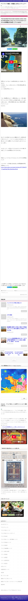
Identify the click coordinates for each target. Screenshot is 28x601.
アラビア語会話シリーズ (6, 542)
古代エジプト (3, 566)
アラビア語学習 (4, 545)
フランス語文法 (4, 563)
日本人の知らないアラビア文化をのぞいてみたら (11, 590)
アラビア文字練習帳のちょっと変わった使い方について (13, 426)
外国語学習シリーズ (5, 569)
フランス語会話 (4, 554)
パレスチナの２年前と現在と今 (14, 302)
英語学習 (3, 584)
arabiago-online (24, 294)
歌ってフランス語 (4, 575)
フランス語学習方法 (5, 560)
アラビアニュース (24, 26)
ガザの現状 (9, 315)
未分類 (2, 572)
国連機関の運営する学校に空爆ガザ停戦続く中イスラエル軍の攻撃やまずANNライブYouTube (17, 328)
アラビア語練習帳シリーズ (6, 548)
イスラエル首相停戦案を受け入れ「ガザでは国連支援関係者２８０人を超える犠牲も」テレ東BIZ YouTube (17, 340)
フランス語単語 (4, 557)
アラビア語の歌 (4, 536)
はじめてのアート (4, 524)
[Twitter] (9, 49)
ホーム (14, 360)
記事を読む (24, 311)
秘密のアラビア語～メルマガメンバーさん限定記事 (11, 581)
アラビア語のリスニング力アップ (8, 533)
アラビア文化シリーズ (5, 530)
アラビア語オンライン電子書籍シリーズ (9, 539)
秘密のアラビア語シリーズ (6, 578)
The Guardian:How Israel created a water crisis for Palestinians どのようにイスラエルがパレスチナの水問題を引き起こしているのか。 (13, 20)
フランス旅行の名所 (5, 551)
